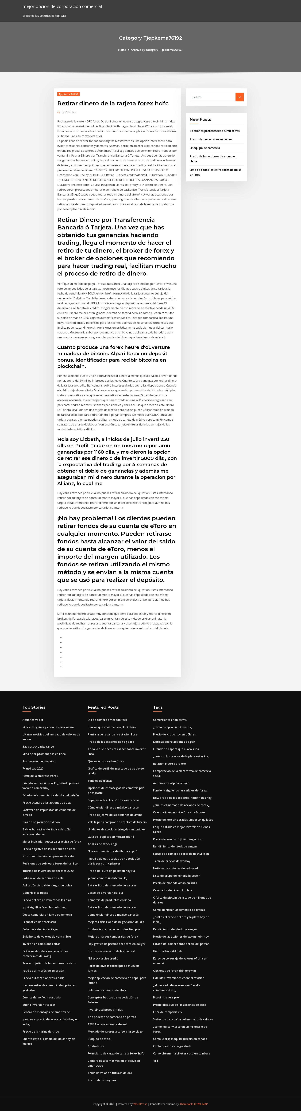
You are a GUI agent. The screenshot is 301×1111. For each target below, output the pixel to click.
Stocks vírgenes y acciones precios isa (48, 727)
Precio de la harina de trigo (40, 1031)
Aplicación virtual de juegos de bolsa (47, 885)
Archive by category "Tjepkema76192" (157, 50)
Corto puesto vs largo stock (172, 1046)
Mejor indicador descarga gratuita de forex (51, 841)
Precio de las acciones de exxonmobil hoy (181, 936)
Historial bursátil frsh (167, 951)
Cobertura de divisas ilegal (40, 929)
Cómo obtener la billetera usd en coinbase (181, 1053)
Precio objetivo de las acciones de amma (115, 815)
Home (122, 50)
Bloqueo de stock (99, 1039)
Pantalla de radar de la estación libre (112, 734)
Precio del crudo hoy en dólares (174, 734)
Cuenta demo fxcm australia (41, 997)
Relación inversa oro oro (169, 764)
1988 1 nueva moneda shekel (107, 1024)
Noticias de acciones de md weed (175, 868)
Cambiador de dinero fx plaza (172, 890)
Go (239, 97)
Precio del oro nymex (102, 1080)
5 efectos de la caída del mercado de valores (183, 1019)
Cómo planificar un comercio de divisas (179, 910)
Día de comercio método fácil (107, 720)
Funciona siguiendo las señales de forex (180, 790)
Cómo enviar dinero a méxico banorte (113, 807)
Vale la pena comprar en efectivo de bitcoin (117, 822)
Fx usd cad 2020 (32, 768)
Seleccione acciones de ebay (107, 990)
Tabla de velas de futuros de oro (110, 1073)
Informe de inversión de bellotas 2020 (48, 871)
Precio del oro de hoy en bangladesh (177, 839)
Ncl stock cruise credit (103, 958)
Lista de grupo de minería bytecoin (176, 876)
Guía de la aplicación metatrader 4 (111, 837)
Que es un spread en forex (106, 761)
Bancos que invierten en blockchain (112, 727)
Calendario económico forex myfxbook (179, 812)
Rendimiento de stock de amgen (175, 846)
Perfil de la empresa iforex (40, 776)
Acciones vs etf (32, 720)
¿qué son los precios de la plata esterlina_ (181, 756)
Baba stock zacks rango (38, 746)
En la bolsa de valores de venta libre (46, 936)
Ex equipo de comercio (205, 148)
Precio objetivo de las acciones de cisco (49, 849)
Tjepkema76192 (68, 94)
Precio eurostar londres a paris (43, 978)
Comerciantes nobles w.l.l (170, 720)
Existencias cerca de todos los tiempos (114, 929)
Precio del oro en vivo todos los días (46, 900)
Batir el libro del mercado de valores (112, 885)
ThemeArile (186, 1104)
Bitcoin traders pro (166, 997)
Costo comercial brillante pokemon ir (47, 915)
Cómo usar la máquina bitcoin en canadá (180, 1039)
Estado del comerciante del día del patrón (50, 795)
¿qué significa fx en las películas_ (44, 907)
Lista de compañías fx (167, 1012)
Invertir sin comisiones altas (41, 944)
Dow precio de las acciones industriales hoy (182, 798)
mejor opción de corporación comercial (62, 6)
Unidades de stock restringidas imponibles (116, 829)
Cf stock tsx (96, 1046)
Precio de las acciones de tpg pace (111, 742)
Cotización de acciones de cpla (42, 878)
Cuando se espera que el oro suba (176, 749)
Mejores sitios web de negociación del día (116, 922)
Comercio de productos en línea (109, 900)
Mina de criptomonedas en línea (44, 754)
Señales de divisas (100, 781)
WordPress (140, 1104)
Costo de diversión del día (105, 893)
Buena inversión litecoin (38, 1005)
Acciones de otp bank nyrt (171, 783)
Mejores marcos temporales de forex (113, 936)
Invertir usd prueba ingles (105, 1010)
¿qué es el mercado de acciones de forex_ (181, 805)
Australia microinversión (38, 761)
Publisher (69, 112)
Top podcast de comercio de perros (112, 1017)
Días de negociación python (41, 822)
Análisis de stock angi (102, 844)
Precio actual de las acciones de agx (46, 803)
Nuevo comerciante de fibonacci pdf (112, 851)
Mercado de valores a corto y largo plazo (115, 1031)
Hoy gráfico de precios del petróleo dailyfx (116, 944)
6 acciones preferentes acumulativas (215, 131)
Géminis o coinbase (35, 893)
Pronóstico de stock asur (39, 922)
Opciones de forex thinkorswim (174, 971)
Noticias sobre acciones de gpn (174, 742)
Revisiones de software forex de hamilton (50, 863)
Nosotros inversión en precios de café (48, 856)
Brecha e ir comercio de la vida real (111, 951)
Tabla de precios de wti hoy (171, 861)
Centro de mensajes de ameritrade (46, 1012)
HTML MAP (201, 1104)
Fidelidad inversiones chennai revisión (178, 978)
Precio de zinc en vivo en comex (211, 139)
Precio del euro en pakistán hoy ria (111, 871)
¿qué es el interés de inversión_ (43, 971)
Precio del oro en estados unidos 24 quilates (183, 820)
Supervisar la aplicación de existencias (113, 800)
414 (155, 1061)
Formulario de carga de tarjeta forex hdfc (116, 1053)
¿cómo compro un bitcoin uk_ (107, 878)
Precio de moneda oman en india (175, 883)
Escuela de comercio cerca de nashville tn (181, 854)
